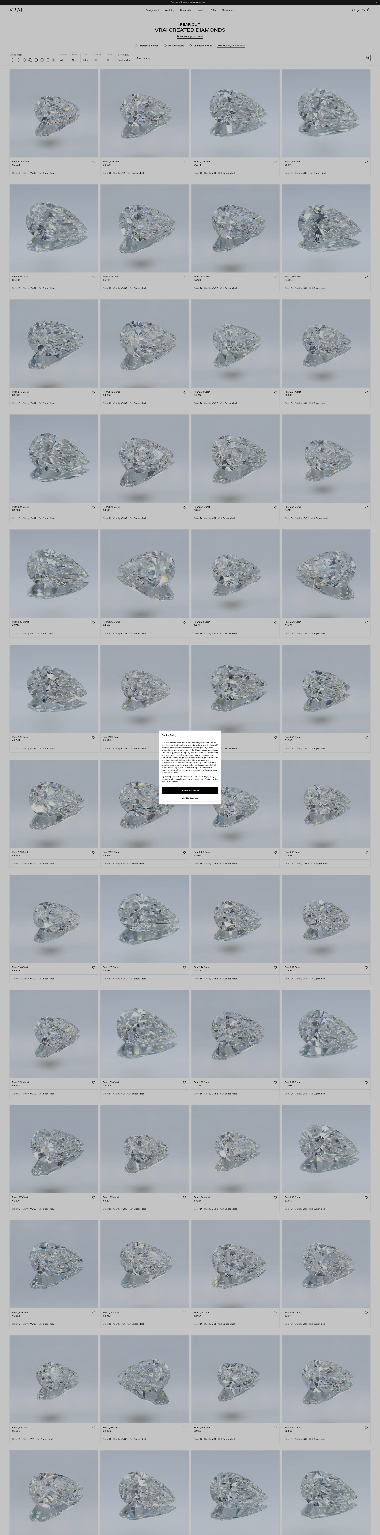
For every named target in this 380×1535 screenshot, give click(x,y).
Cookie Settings (190, 798)
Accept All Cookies (190, 790)
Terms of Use (172, 781)
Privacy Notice (211, 779)
